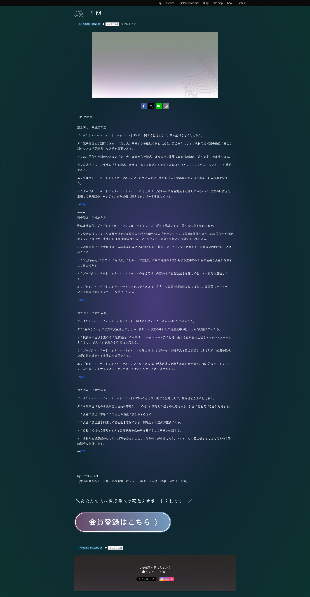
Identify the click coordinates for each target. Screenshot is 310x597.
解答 (83, 204)
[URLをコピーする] (166, 106)
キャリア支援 (112, 24)
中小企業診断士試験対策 (89, 24)
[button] (144, 106)
